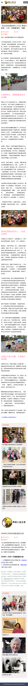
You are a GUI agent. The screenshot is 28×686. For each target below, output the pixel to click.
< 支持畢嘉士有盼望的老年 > (9, 417)
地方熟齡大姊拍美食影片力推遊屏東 (12, 444)
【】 (9, 562)
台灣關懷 (4, 34)
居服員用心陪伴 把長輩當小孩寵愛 (11, 486)
